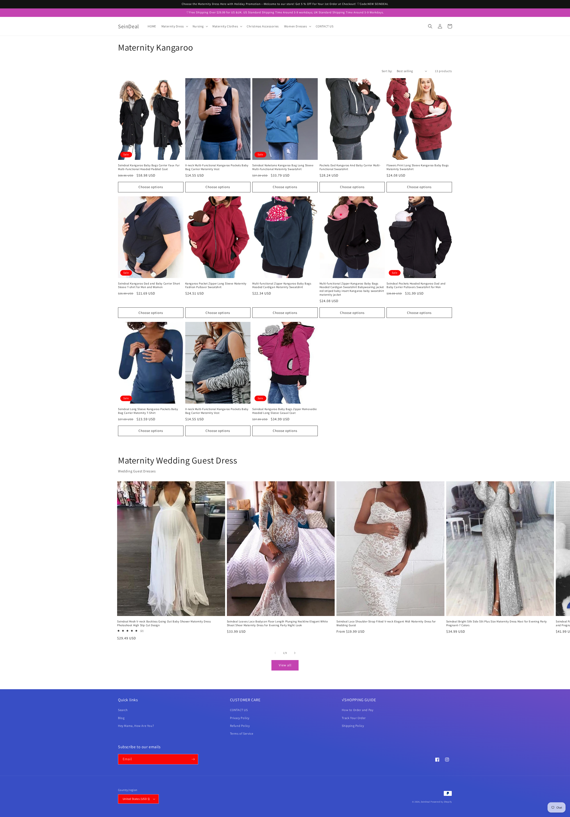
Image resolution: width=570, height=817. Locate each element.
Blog (121, 718)
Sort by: (387, 71)
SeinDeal (425, 801)
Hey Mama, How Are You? (136, 726)
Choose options (150, 187)
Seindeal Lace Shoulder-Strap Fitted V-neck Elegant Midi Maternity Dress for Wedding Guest (386, 623)
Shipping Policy (353, 726)
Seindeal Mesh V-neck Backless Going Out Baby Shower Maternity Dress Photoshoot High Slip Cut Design (164, 623)
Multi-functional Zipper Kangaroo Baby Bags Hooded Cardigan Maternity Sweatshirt (281, 285)
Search (123, 710)
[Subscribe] (193, 759)
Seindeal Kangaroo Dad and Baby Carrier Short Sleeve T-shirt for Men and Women (149, 285)
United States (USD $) (136, 799)
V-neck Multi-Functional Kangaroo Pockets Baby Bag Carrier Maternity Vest (216, 167)
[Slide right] (295, 653)
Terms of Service (241, 734)
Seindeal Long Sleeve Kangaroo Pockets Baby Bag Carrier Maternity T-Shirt (148, 411)
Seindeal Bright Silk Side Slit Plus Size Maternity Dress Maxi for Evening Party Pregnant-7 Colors (496, 623)
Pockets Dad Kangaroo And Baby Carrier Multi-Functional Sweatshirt (350, 167)
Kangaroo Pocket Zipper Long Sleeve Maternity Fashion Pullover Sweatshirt (215, 285)
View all (285, 665)
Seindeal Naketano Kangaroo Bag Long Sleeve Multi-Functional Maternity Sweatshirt (282, 167)
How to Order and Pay (357, 710)
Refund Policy (240, 726)
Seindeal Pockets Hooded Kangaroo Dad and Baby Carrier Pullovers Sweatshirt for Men (416, 285)
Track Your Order (354, 718)
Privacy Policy (239, 718)
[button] (174, 26)
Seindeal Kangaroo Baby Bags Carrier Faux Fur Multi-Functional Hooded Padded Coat (148, 167)
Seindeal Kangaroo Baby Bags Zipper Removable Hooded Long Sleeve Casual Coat (284, 411)
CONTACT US (239, 710)
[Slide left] (275, 653)
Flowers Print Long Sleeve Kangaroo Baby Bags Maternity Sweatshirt (417, 167)
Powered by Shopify (441, 801)
